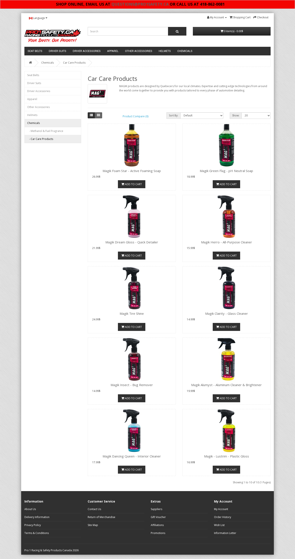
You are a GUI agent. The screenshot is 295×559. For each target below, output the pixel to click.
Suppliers (156, 509)
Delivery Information (36, 517)
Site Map (93, 525)
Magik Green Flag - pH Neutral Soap (226, 171)
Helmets (165, 51)
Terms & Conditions (36, 533)
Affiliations (157, 525)
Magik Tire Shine (132, 313)
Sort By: (173, 115)
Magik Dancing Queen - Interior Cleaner (132, 456)
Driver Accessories (87, 51)
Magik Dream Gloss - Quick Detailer (131, 242)
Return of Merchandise (101, 517)
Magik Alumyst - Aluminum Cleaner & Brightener (226, 385)
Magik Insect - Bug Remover (132, 385)
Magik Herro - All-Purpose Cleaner (226, 242)
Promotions (158, 533)
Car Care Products (74, 62)
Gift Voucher (158, 517)
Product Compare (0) (135, 116)
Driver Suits (57, 51)
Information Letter (225, 533)
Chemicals (184, 51)
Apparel (113, 51)
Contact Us (94, 509)
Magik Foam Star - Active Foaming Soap (132, 171)
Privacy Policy (32, 525)
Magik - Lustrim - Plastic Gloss (226, 456)
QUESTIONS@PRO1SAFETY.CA (140, 4)
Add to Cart (133, 184)
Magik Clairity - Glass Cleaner (226, 313)
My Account (221, 509)
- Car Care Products (40, 139)
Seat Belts (35, 51)
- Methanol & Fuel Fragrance (45, 131)
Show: (235, 115)
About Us (30, 509)
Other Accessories (138, 51)
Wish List (219, 525)
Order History (222, 517)
